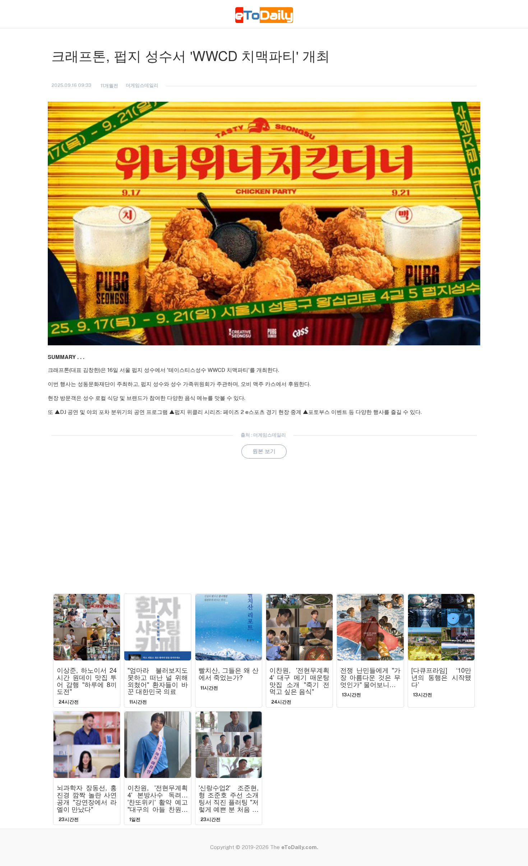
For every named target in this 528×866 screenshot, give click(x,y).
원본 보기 (264, 451)
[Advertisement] (264, 536)
